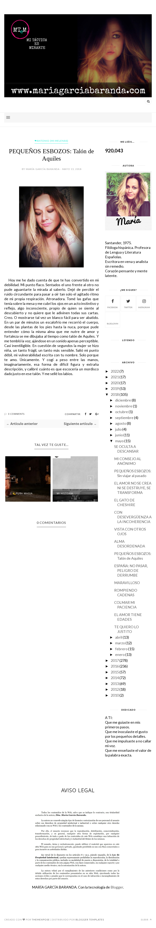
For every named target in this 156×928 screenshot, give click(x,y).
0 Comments (16, 413)
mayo (119, 441)
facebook (112, 307)
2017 (115, 660)
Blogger (116, 887)
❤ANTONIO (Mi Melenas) (51, 140)
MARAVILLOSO (127, 582)
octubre (121, 411)
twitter (128, 307)
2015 (115, 672)
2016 (115, 666)
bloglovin (112, 323)
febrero (121, 649)
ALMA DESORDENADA (129, 543)
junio (119, 435)
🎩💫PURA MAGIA (21, 493)
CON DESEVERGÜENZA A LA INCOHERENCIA (133, 517)
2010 (115, 695)
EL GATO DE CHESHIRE (124, 502)
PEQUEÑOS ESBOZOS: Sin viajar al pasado (132, 473)
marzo (120, 643)
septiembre (124, 417)
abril (118, 637)
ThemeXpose (41, 919)
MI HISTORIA (65, 493)
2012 (115, 689)
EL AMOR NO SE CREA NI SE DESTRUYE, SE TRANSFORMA (132, 488)
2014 (115, 677)
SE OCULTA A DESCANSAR (126, 448)
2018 (115, 394)
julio (118, 429)
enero (120, 654)
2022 (115, 371)
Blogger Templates (90, 919)
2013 (115, 683)
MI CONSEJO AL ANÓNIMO (127, 461)
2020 (115, 383)
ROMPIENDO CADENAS (125, 592)
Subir (145, 919)
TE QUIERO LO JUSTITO (126, 629)
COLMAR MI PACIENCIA (125, 604)
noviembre (123, 406)
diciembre (123, 400)
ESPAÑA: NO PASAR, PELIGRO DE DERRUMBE (131, 570)
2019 (115, 388)
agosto (120, 423)
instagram (144, 307)
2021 (115, 377)
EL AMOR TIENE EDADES (128, 617)
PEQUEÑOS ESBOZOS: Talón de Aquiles (132, 555)
